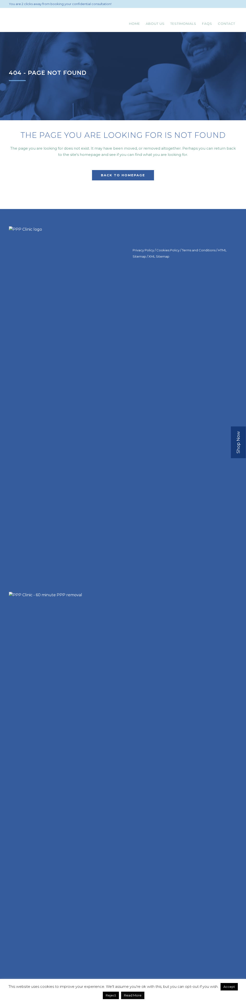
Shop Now (238, 442)
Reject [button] (111, 995)
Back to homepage (123, 175)
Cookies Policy (167, 250)
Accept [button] (229, 987)
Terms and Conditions (198, 250)
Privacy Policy (143, 250)
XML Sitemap (158, 256)
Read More (132, 995)
